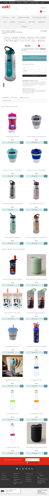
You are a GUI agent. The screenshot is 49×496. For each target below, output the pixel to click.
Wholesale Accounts (34, 2)
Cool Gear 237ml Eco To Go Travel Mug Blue (36, 170)
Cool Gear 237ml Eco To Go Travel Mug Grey (36, 136)
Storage (24, 26)
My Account (43, 7)
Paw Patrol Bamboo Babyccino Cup (12, 346)
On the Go (22, 22)
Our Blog (42, 2)
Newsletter (25, 2)
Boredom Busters (23, 17)
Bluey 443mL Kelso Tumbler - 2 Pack (12, 312)
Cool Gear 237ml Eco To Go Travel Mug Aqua (12, 170)
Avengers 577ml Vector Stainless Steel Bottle (12, 279)
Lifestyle (6, 17)
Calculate (35, 75)
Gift (5, 22)
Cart (43, 11)
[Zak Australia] (6, 6)
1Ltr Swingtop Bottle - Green (12, 413)
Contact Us (19, 2)
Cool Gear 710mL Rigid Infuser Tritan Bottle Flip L (12, 203)
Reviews (22, 97)
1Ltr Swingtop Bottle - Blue (36, 380)
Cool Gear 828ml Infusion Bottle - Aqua (12, 237)
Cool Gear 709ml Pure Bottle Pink (12, 136)
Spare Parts (41, 22)
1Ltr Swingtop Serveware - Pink (12, 447)
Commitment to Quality (17, 480)
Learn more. (24, 50)
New (13, 17)
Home (6, 2)
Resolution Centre (5, 479)
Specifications (14, 97)
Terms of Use (28, 475)
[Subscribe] (38, 459)
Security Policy (28, 481)
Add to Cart (34, 56)
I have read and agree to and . (33, 463)
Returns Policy (28, 479)
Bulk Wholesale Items (39, 17)
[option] (11, 63)
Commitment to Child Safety (18, 483)
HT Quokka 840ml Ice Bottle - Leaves (12, 380)
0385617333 (41, 475)
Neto (46, 493)
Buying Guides (12, 2)
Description (5, 97)
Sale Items (31, 22)
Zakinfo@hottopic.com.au (42, 478)
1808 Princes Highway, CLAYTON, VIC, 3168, (41, 482)
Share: (41, 31)
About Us (15, 475)
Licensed (12, 22)
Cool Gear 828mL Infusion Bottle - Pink (36, 203)
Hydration (13, 30)
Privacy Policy (35, 463)
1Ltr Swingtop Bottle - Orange (36, 413)
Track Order (4, 477)
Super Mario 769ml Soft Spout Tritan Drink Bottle (36, 346)
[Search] (26, 8)
